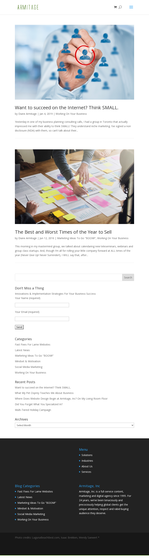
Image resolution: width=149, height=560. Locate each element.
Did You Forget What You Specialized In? (39, 404)
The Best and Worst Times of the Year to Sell (63, 232)
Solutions (87, 455)
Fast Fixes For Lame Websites (32, 344)
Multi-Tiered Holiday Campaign (33, 410)
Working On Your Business (71, 113)
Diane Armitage (27, 113)
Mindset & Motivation (28, 361)
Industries (87, 460)
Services (86, 471)
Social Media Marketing (28, 367)
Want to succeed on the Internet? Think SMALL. (66, 107)
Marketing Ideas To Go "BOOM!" (76, 238)
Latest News (22, 350)
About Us (87, 466)
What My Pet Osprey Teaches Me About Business (44, 393)
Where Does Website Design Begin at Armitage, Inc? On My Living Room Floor (61, 398)
